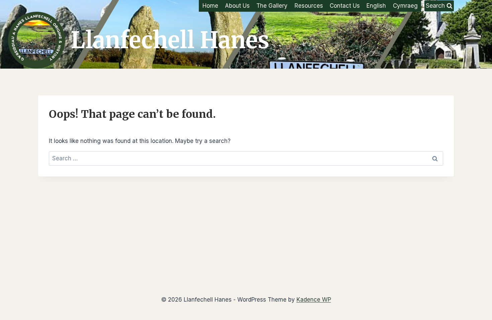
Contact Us (345, 5)
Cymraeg (405, 5)
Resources (309, 5)
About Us (237, 5)
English (376, 5)
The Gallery (272, 5)
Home (210, 5)
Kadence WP (314, 299)
